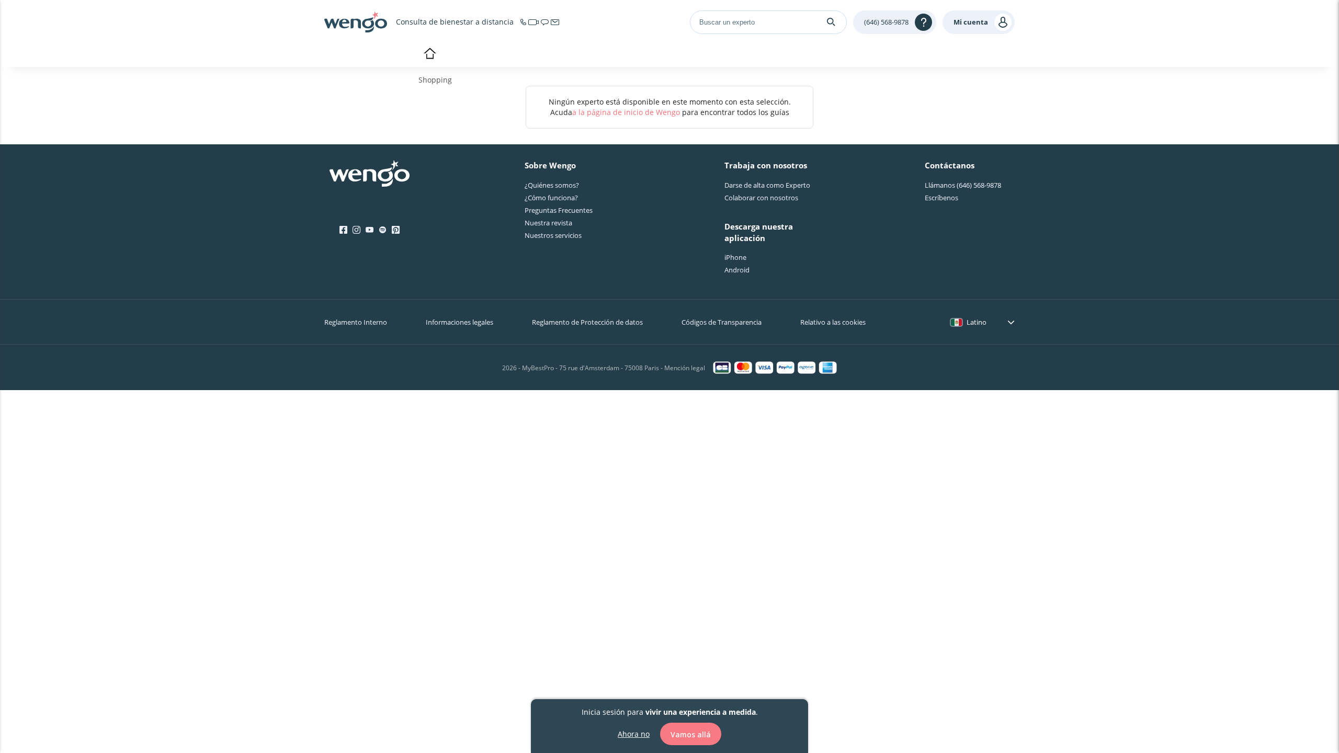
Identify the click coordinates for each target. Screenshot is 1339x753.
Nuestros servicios (553, 235)
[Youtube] (369, 230)
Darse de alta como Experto (767, 185)
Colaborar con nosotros (761, 197)
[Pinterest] (396, 230)
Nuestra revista (548, 222)
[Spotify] (383, 230)
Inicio (429, 54)
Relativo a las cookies (833, 322)
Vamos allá (691, 734)
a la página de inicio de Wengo (626, 112)
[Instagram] (356, 230)
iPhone (735, 257)
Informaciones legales (459, 322)
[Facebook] (343, 230)
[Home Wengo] (370, 174)
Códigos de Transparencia (722, 322)
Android (737, 270)
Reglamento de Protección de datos (587, 322)
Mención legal (684, 367)
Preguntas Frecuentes (559, 210)
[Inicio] (355, 22)
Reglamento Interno (355, 322)
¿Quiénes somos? (552, 185)
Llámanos (963, 185)
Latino (976, 322)
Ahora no (634, 733)
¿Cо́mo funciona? (551, 197)
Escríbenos (941, 197)
